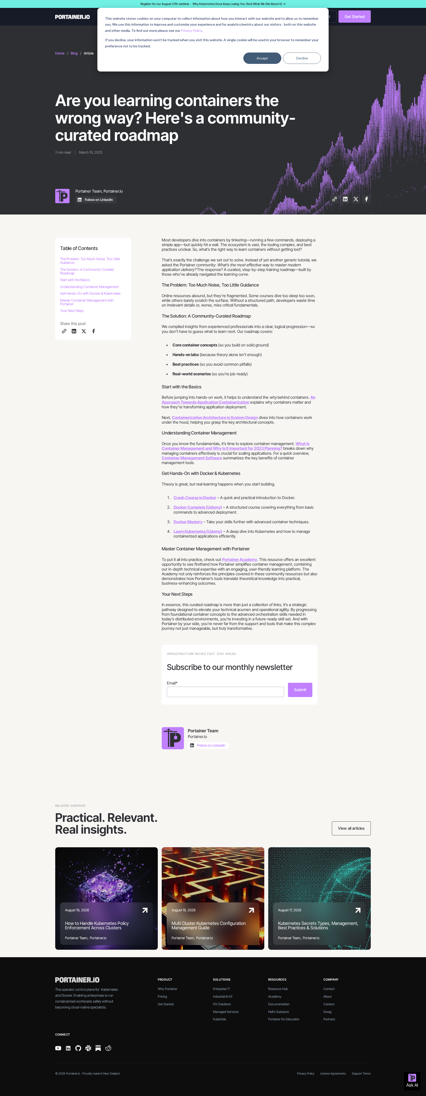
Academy (275, 996)
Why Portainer (167, 989)
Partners (329, 1019)
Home (60, 53)
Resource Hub (278, 989)
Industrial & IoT (223, 996)
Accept (262, 58)
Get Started (355, 16)
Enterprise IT (221, 989)
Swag (327, 1012)
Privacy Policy (191, 30)
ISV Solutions (222, 1004)
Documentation (278, 1004)
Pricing (162, 996)
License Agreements (333, 1073)
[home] (88, 16)
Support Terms (361, 1073)
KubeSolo (219, 1019)
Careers (328, 1004)
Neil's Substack (278, 1012)
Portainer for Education (283, 1019)
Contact (329, 989)
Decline (302, 58)
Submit (300, 689)
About (327, 996)
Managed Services (226, 1012)
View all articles (351, 828)
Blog (74, 53)
